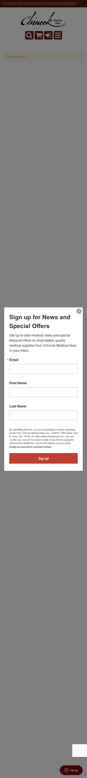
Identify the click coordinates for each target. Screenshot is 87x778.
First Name (18, 383)
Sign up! (43, 458)
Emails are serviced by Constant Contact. (30, 446)
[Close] (79, 311)
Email (13, 359)
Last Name (17, 406)
